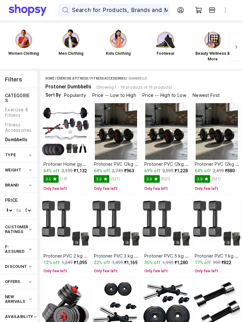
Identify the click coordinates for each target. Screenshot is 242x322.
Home (50, 78)
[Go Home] (33, 10)
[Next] (235, 47)
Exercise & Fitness (72, 78)
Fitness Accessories (107, 78)
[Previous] (6, 47)
